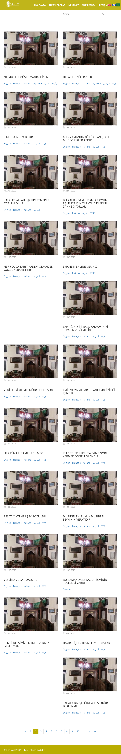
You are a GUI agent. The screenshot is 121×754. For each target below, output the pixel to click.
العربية (47, 83)
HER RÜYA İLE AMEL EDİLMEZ (23, 453)
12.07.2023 (11, 570)
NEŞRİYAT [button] (73, 5)
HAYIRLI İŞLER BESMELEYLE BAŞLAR (86, 643)
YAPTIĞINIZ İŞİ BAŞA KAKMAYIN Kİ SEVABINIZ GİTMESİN (85, 328)
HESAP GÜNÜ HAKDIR (77, 77)
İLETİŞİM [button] (103, 5)
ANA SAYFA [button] (40, 5)
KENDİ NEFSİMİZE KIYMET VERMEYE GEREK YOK (27, 644)
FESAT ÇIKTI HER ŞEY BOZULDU (25, 516)
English (7, 83)
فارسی (106, 83)
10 (78, 731)
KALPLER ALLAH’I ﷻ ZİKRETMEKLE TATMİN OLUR (26, 201)
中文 (54, 83)
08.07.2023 (70, 693)
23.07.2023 (11, 191)
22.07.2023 (70, 191)
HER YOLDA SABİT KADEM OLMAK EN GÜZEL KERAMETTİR (28, 268)
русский (38, 83)
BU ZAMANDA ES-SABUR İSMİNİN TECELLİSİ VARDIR (85, 581)
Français (17, 83)
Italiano (27, 83)
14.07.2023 (11, 507)
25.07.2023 (11, 127)
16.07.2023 (11, 444)
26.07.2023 (70, 67)
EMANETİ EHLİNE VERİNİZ (80, 266)
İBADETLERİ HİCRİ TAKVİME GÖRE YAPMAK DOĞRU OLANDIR (85, 454)
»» (95, 731)
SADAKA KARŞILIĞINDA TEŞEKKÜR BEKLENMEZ (85, 704)
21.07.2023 (11, 257)
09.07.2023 (70, 633)
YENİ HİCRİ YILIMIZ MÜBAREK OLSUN (28, 390)
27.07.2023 (11, 67)
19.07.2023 (70, 317)
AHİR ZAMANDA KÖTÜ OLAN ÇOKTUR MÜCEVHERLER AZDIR (88, 138)
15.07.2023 (70, 444)
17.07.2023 (70, 380)
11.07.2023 (70, 570)
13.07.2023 (70, 507)
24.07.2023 (70, 127)
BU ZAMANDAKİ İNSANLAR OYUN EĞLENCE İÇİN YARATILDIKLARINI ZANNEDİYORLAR (85, 203)
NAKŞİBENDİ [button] (88, 5)
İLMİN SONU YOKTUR (18, 137)
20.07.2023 (70, 257)
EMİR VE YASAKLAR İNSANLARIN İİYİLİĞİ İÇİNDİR (89, 391)
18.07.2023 (11, 380)
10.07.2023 (11, 633)
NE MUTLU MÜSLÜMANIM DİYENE (27, 77)
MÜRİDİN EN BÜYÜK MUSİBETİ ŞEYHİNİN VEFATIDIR (83, 517)
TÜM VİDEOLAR (57, 5)
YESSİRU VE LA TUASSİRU (20, 580)
